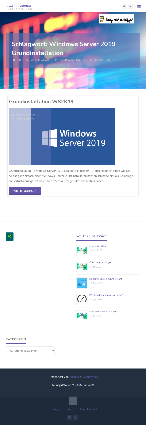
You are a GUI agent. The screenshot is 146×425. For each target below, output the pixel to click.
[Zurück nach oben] (73, 401)
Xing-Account (88, 409)
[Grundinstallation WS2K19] (94, 136)
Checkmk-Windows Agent (103, 311)
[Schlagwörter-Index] (124, 6)
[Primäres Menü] (139, 6)
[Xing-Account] (130, 6)
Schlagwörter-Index (62, 409)
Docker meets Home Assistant (105, 278)
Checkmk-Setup (97, 246)
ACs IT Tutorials (19, 5)
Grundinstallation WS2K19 (41, 101)
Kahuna (74, 377)
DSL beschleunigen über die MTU (106, 295)
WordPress (89, 377)
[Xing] (9, 236)
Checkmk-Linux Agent (100, 262)
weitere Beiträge (91, 236)
